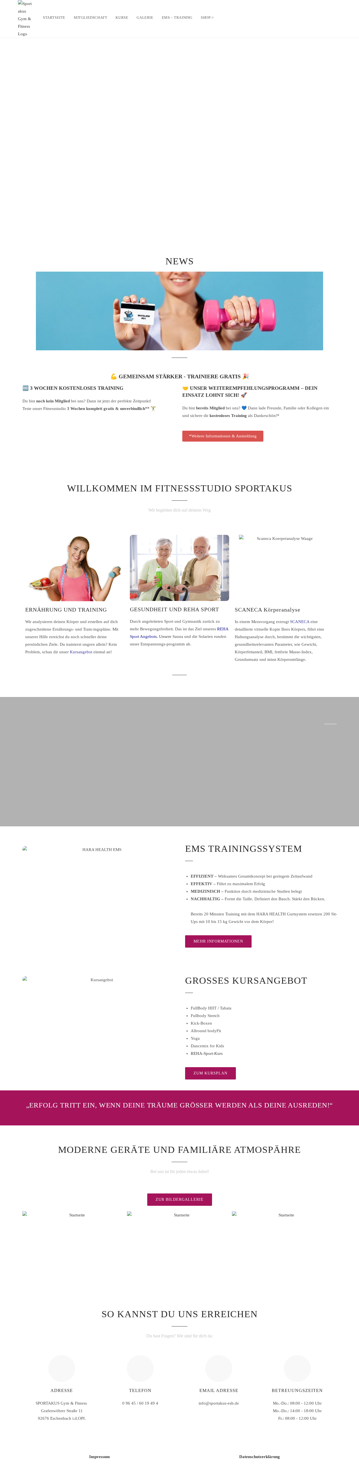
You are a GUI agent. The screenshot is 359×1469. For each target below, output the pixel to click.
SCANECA (299, 621)
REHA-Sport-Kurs (207, 1053)
